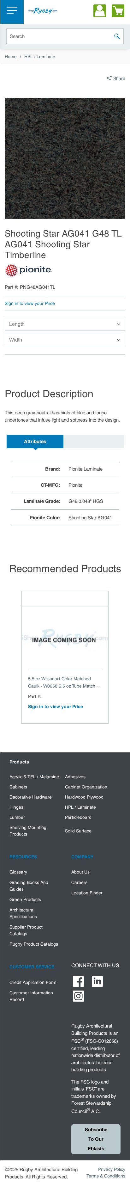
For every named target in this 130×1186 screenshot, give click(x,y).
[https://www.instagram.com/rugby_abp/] (78, 996)
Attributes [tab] (35, 441)
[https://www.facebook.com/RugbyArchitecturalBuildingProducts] (78, 981)
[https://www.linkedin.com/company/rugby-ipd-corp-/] (97, 981)
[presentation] (35, 441)
